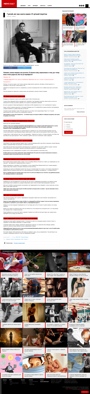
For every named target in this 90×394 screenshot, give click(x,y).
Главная (4, 11)
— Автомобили (23, 383)
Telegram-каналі (8, 79)
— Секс (10, 384)
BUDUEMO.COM (71, 382)
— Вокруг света (31, 384)
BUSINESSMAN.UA (71, 381)
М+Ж (29, 5)
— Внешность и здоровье (33, 381)
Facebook (10, 67)
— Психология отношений (14, 383)
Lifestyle (42, 5)
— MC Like (4, 381)
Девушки (23, 5)
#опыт (22, 239)
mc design (79, 388)
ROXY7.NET (56, 379)
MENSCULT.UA (70, 379)
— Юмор (10, 381)
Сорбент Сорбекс (68, 389)
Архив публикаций (44, 381)
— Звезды (4, 383)
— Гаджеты (23, 381)
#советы (12, 239)
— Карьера (31, 383)
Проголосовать (68, 132)
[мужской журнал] (9, 4)
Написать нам (84, 391)
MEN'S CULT (56, 381)
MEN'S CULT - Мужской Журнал (22, 237)
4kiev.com (55, 382)
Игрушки (35, 5)
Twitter (24, 67)
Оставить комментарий (19, 243)
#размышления (18, 239)
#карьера (8, 239)
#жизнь (25, 239)
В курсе (50, 5)
